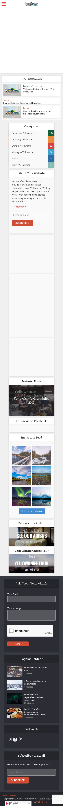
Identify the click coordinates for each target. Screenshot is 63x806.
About (4, 795)
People (6, 100)
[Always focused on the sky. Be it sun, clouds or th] (21, 496)
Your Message (15, 608)
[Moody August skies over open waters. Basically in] (41, 496)
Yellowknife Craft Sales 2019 (31, 400)
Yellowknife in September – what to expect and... (34, 697)
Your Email (13, 594)
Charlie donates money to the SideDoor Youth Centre (37, 112)
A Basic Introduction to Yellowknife (35, 682)
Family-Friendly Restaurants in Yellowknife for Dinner (35, 712)
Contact (12, 795)
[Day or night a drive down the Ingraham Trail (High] (21, 475)
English (14, 803)
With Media (41, 802)
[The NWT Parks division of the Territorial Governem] (21, 455)
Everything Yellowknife (32, 86)
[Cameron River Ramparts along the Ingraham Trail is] (41, 455)
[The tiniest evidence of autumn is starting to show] (41, 475)
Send (17, 643)
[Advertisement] (31, 40)
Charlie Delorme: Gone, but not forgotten (22, 103)
